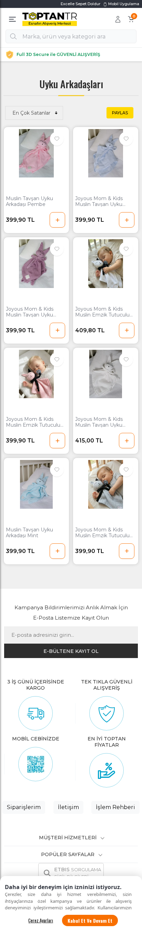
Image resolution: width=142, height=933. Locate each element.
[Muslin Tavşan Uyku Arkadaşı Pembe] (36, 153)
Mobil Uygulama (123, 3)
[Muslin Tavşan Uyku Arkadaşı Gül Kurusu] (36, 263)
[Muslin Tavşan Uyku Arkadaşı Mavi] (105, 153)
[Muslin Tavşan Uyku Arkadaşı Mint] (36, 484)
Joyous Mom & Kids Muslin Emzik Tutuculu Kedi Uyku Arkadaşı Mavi (104, 533)
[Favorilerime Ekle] (57, 139)
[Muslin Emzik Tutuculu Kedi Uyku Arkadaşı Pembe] (36, 374)
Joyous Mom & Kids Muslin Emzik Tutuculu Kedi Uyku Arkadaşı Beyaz (102, 312)
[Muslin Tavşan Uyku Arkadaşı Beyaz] (105, 374)
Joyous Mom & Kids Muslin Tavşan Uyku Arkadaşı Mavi (99, 201)
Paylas (120, 112)
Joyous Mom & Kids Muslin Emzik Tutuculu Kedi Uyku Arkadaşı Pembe (33, 422)
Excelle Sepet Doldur (80, 3)
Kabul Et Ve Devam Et (90, 920)
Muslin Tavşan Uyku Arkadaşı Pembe (29, 201)
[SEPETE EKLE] (57, 220)
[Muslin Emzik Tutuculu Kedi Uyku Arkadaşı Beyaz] (105, 263)
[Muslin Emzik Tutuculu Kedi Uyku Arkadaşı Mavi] (105, 484)
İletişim (68, 807)
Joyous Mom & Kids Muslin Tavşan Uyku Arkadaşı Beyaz (99, 422)
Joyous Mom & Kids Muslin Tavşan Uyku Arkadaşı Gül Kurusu (29, 312)
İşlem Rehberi (115, 807)
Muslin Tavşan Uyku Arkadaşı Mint (29, 533)
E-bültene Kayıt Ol (71, 651)
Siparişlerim (24, 807)
